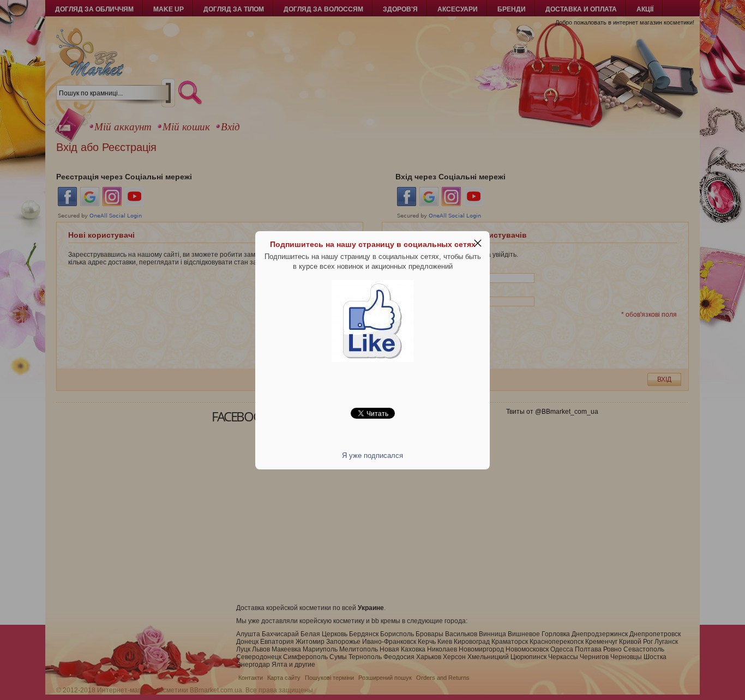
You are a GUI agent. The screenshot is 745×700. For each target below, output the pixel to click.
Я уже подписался (372, 455)
